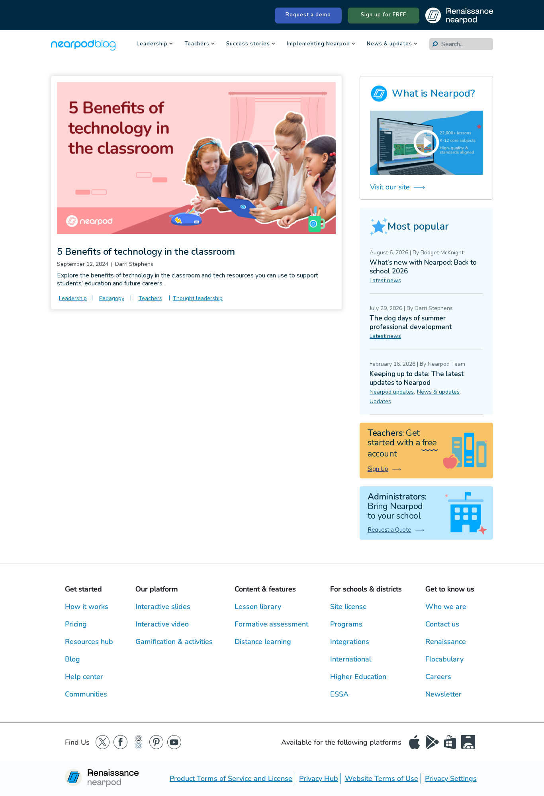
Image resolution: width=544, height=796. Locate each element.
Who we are (445, 606)
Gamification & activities (174, 641)
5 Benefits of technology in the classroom (146, 251)
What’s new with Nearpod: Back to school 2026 (423, 267)
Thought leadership (198, 298)
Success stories (248, 44)
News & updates (389, 44)
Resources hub (89, 641)
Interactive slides (162, 606)
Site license (348, 606)
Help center (84, 676)
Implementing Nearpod (318, 44)
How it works (86, 606)
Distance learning (263, 641)
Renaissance (445, 641)
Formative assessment (271, 624)
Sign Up (378, 469)
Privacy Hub (318, 778)
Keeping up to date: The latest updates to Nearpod (417, 378)
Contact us (442, 624)
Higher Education (358, 676)
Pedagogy (111, 298)
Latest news (385, 280)
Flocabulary (444, 659)
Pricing (76, 624)
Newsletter (443, 694)
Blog (72, 659)
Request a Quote (389, 530)
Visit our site (390, 187)
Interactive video (162, 624)
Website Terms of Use (381, 778)
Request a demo (308, 14)
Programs (346, 624)
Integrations (349, 641)
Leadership (152, 44)
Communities (86, 694)
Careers (438, 676)
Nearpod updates (392, 392)
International (350, 659)
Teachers (196, 44)
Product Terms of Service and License (231, 778)
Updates (380, 401)
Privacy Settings (451, 778)
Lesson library (258, 606)
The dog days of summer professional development (411, 323)
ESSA (339, 694)
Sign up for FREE (383, 14)
